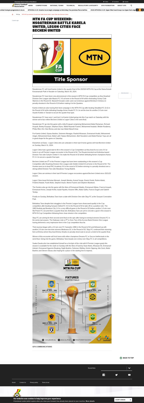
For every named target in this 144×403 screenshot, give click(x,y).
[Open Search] (130, 5)
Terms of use (45, 382)
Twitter (106, 1)
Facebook (116, 1)
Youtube (126, 1)
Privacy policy (34, 382)
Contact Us (23, 382)
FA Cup (18, 14)
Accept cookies (120, 400)
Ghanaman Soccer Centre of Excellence (25, 1)
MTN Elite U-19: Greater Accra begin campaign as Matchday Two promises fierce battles (50, 10)
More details (90, 401)
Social (13, 382)
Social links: (92, 368)
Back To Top (128, 358)
